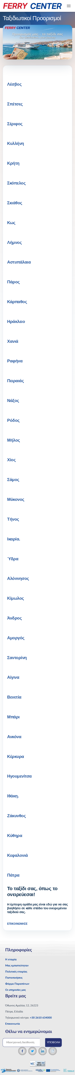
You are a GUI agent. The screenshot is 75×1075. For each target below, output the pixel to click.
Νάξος (13, 400)
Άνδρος (14, 618)
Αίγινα (13, 677)
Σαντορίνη (17, 657)
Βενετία (14, 697)
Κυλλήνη (15, 143)
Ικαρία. (13, 539)
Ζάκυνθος (16, 815)
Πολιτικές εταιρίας (16, 971)
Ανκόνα (14, 736)
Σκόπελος (16, 183)
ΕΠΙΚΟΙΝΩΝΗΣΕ (17, 923)
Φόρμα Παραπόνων (17, 984)
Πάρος (13, 282)
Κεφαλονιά (17, 855)
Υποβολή (53, 1042)
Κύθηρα (14, 835)
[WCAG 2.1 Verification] (37, 1063)
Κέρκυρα (15, 756)
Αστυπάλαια (19, 262)
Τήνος (13, 519)
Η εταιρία (11, 959)
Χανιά (12, 341)
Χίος (11, 459)
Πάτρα (13, 875)
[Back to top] (66, 1065)
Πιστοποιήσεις (13, 977)
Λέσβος (14, 84)
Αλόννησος (18, 578)
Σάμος (13, 479)
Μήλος (13, 440)
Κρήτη (13, 163)
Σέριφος (14, 123)
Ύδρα (12, 558)
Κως (11, 222)
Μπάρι (13, 717)
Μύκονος (15, 499)
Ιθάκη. (13, 796)
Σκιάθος (14, 202)
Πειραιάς (15, 380)
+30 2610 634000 (41, 1017)
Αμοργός (15, 637)
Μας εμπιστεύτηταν (17, 965)
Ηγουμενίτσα (19, 776)
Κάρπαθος (17, 301)
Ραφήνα (14, 361)
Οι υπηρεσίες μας (15, 990)
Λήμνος (14, 242)
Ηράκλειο (16, 321)
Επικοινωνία (12, 1024)
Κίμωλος (15, 598)
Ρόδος (13, 420)
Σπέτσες (15, 104)
